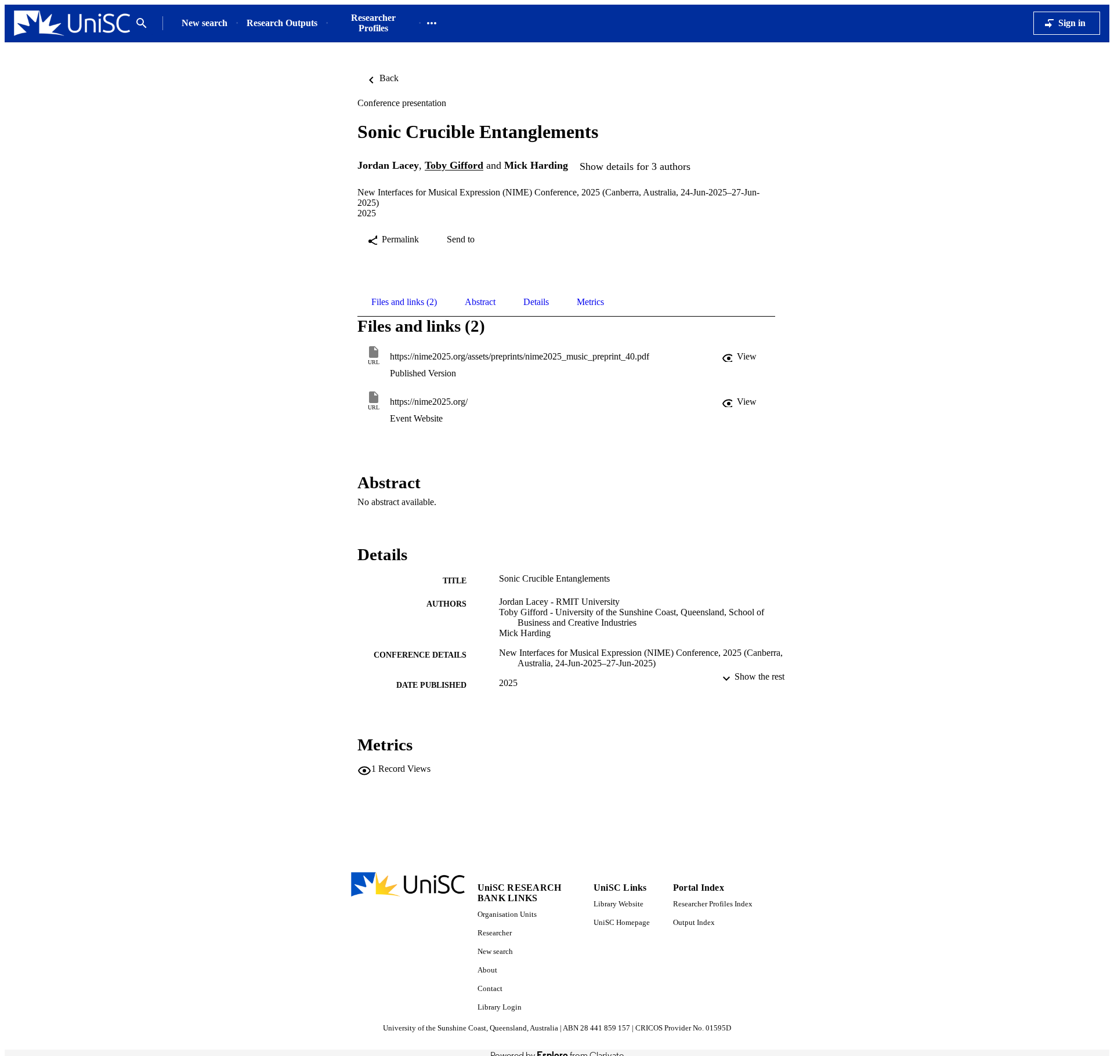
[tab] (404, 302)
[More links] (431, 23)
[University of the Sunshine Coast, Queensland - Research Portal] (72, 23)
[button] (740, 356)
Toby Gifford (454, 166)
